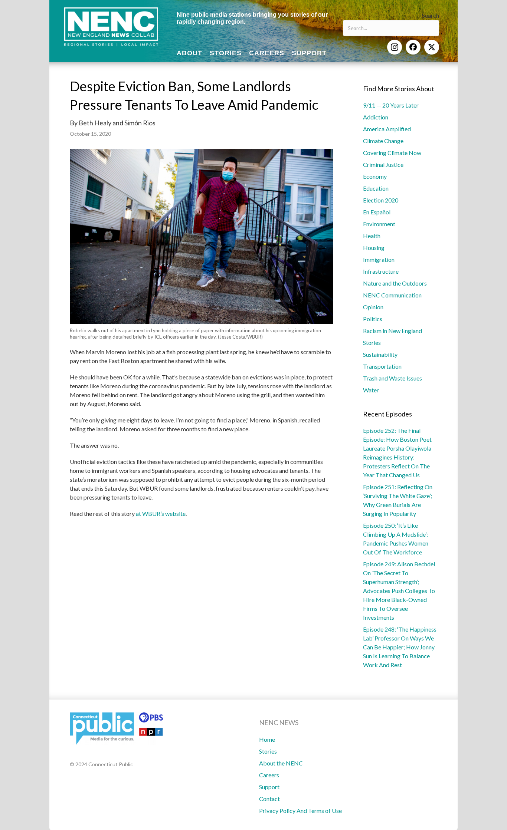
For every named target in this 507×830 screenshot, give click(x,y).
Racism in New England (392, 330)
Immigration (379, 259)
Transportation (382, 366)
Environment (379, 223)
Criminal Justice (383, 164)
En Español (376, 211)
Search (430, 15)
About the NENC (281, 763)
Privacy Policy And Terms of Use (300, 810)
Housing (374, 247)
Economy (375, 176)
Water (371, 389)
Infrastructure (381, 271)
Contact (269, 798)
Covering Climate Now (392, 152)
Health (371, 235)
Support (269, 786)
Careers (269, 774)
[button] (394, 47)
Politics (372, 318)
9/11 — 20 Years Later (391, 105)
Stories (372, 342)
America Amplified (387, 128)
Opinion (373, 306)
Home (267, 739)
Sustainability (380, 354)
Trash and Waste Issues (392, 378)
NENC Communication (392, 295)
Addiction (375, 117)
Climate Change (383, 140)
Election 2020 (380, 200)
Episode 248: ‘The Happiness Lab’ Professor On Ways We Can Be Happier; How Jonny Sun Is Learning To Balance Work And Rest (399, 647)
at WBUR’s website (161, 513)
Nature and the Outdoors (395, 283)
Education (376, 188)
